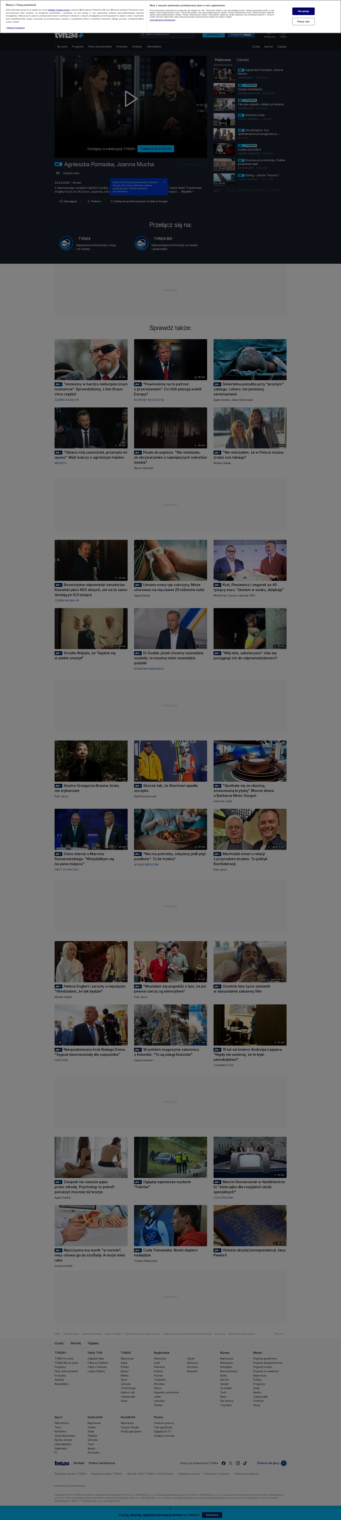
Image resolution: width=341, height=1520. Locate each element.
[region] (170, 16)
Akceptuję (303, 11)
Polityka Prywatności (16, 28)
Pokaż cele (303, 21)
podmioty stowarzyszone (59, 10)
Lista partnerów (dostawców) (162, 20)
